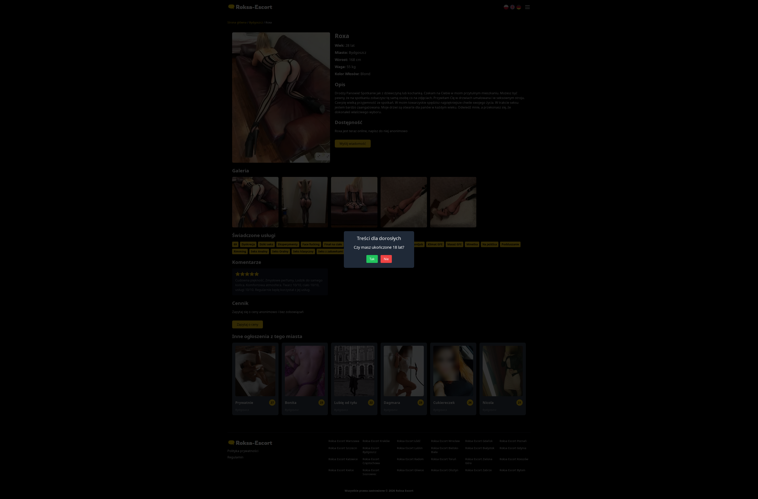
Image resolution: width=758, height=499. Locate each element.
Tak (372, 259)
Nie (386, 259)
